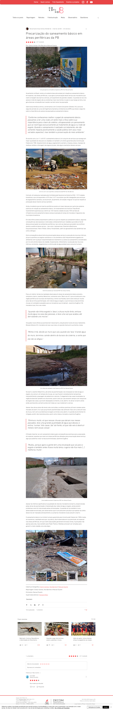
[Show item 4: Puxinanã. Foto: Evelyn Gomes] (62, 576)
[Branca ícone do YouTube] (91, 2)
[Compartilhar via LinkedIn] (35, 605)
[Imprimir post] (43, 605)
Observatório (72, 18)
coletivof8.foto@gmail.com (23, 701)
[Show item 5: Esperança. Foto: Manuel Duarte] (72, 576)
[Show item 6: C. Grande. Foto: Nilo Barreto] (83, 576)
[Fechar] (111, 707)
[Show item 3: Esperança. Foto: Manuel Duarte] (51, 576)
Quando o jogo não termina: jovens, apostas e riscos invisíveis (55, 639)
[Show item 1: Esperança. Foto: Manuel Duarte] (31, 576)
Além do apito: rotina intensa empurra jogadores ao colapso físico (82, 639)
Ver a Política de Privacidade (62, 708)
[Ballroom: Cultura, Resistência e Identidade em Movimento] (30, 629)
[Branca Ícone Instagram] (83, 2)
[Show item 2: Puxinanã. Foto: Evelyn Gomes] (41, 576)
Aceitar (106, 707)
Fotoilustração (53, 18)
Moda (63, 18)
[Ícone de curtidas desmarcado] (31, 687)
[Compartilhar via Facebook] (26, 605)
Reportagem (30, 18)
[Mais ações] (86, 29)
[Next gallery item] (85, 550)
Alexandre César (90, 704)
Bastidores (84, 18)
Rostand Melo (22, 699)
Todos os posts (18, 18)
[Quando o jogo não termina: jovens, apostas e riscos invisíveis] (57, 629)
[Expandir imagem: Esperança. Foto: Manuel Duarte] (56, 550)
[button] (58, 2)
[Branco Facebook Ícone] (87, 2)
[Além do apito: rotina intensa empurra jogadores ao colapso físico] (83, 629)
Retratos (41, 18)
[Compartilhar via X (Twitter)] (31, 605)
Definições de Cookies (94, 707)
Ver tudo (93, 619)
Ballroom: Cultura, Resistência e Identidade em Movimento (29, 639)
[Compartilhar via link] (39, 605)
